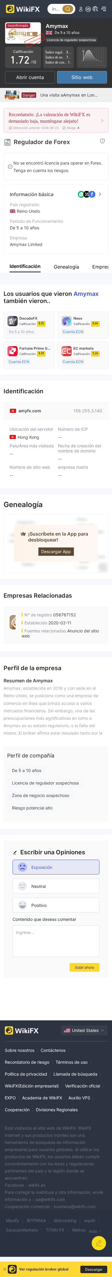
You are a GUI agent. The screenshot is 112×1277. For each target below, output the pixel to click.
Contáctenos (53, 1050)
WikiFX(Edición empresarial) (32, 1085)
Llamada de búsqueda (75, 1073)
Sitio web (82, 77)
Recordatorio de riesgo (27, 1062)
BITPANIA (36, 1220)
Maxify (12, 1220)
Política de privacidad (26, 1073)
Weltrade (80, 1229)
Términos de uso (72, 1062)
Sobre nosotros (19, 1050)
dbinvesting (64, 1220)
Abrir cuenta (30, 77)
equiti (89, 1220)
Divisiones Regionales (57, 1109)
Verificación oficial (82, 1085)
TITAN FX (55, 1229)
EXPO (10, 1097)
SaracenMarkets (22, 1229)
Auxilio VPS (79, 1097)
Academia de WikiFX (42, 1097)
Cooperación (17, 1109)
